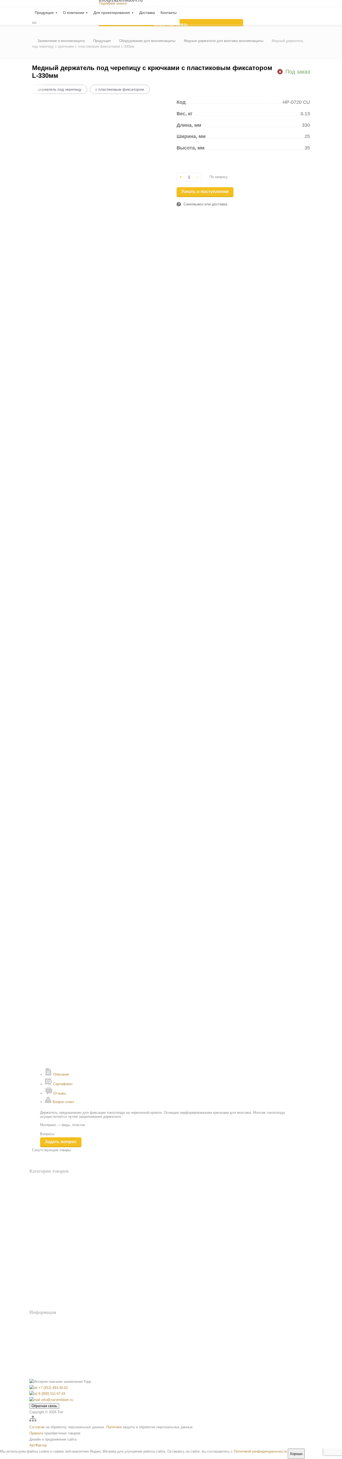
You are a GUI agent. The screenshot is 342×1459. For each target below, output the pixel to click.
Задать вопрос (61, 1141)
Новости (45, 1337)
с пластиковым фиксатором (119, 89)
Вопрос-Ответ (49, 1322)
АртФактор (38, 1445)
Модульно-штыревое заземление (54, 1213)
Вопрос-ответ (63, 1102)
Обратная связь (44, 1406)
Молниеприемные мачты (48, 1297)
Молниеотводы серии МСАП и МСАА (58, 1280)
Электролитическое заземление (52, 1222)
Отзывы (59, 1093)
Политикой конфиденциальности (260, 1451)
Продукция (44, 12)
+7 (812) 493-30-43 (52, 1388)
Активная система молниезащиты (54, 1253)
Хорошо (296, 1454)
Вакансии (46, 1359)
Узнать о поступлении (205, 191)
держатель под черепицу (59, 89)
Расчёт (44, 1329)
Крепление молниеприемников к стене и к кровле (66, 1271)
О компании (73, 12)
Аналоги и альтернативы (47, 1181)
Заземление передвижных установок (56, 1205)
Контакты (169, 12)
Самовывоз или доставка (205, 204)
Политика (114, 1427)
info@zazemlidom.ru (56, 1400)
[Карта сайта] (32, 1421)
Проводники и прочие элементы (53, 1231)
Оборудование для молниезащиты (54, 1247)
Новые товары (40, 1190)
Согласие (37, 1427)
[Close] (34, 23)
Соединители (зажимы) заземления (55, 1306)
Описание (60, 1074)
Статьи (44, 1352)
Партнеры (46, 1367)
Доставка (147, 12)
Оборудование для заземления (52, 1199)
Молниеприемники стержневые (53, 1288)
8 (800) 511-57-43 (51, 1394)
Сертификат (62, 1084)
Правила (36, 1433)
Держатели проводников (47, 1262)
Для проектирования (112, 12)
